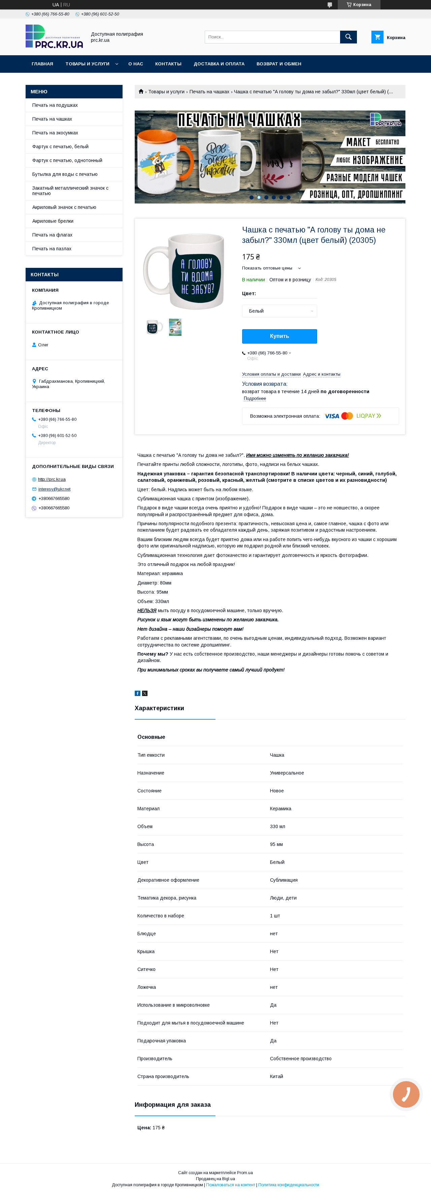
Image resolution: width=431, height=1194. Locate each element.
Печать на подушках (55, 105)
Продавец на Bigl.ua (215, 1178)
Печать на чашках (209, 91)
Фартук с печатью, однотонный (67, 160)
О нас (135, 63)
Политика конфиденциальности (288, 1185)
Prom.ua (245, 1172)
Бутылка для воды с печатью (65, 174)
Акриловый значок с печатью (64, 207)
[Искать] (348, 37)
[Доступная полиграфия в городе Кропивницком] (54, 46)
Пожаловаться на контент (230, 1185)
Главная (42, 63)
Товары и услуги (87, 63)
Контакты (168, 63)
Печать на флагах (52, 235)
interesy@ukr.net (54, 489)
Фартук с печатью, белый (60, 146)
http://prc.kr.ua (52, 479)
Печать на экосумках (55, 132)
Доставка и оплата (219, 63)
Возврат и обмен (279, 63)
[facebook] (137, 694)
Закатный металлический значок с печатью (70, 190)
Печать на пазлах (51, 248)
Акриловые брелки (52, 221)
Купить (279, 336)
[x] (144, 694)
